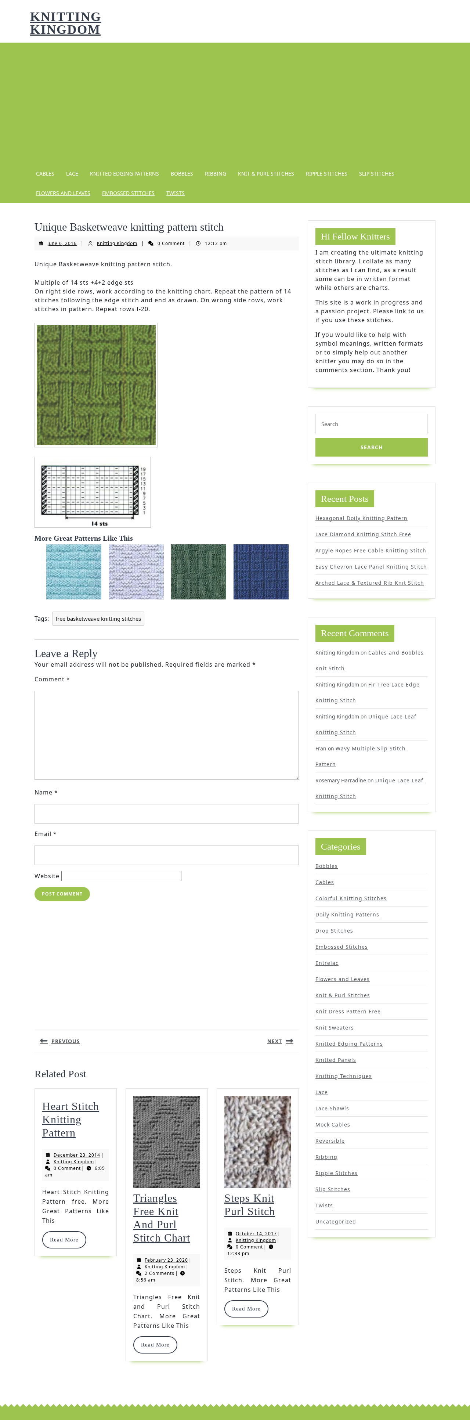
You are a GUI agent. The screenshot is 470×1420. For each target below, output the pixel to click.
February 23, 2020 (166, 1260)
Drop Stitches (334, 930)
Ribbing (215, 173)
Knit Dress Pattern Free (348, 1011)
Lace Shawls (332, 1108)
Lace (72, 173)
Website (47, 876)
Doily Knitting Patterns (347, 914)
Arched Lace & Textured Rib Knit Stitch (369, 582)
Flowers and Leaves (63, 193)
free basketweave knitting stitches (98, 618)
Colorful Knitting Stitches (351, 898)
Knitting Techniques (343, 1076)
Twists (175, 193)
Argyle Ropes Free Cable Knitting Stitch (370, 550)
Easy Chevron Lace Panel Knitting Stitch (371, 566)
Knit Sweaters (334, 1027)
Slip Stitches (376, 173)
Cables (45, 173)
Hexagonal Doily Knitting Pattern (361, 518)
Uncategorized (335, 1221)
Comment (52, 679)
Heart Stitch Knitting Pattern (70, 1119)
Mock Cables (332, 1124)
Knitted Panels (335, 1059)
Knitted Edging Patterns (124, 173)
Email (46, 834)
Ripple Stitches (326, 173)
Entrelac (327, 962)
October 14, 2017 (256, 1233)
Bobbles (182, 173)
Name (46, 792)
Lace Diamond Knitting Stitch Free (363, 534)
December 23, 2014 (77, 1155)
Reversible (330, 1140)
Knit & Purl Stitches (266, 173)
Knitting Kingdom (65, 23)
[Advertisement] (235, 103)
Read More (68, 1240)
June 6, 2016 (62, 243)
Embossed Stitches (128, 193)
